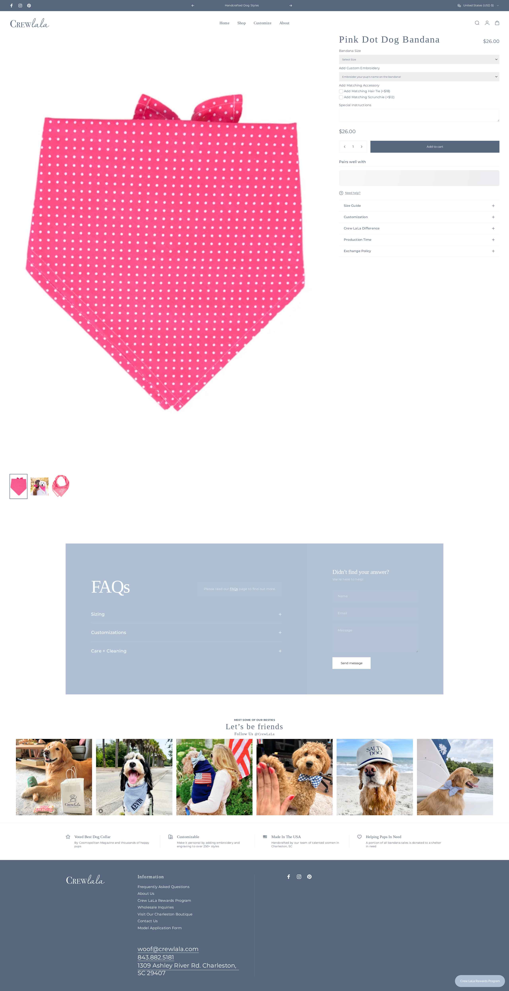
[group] (54, 777)
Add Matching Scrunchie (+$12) (369, 97)
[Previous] (192, 5)
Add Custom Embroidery (359, 68)
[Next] (290, 5)
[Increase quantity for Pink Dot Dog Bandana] (362, 146)
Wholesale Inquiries (156, 907)
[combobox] (478, 5)
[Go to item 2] (40, 486)
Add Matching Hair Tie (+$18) (367, 91)
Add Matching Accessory (359, 85)
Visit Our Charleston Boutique (165, 914)
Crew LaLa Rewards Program (164, 900)
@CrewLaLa (265, 734)
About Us (146, 893)
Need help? (352, 193)
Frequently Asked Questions (163, 887)
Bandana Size (350, 51)
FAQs (234, 589)
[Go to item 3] (61, 486)
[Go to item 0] (18, 486)
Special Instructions (355, 105)
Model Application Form (160, 928)
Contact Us (148, 921)
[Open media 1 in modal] (165, 253)
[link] (188, 969)
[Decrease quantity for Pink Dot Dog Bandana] (343, 146)
